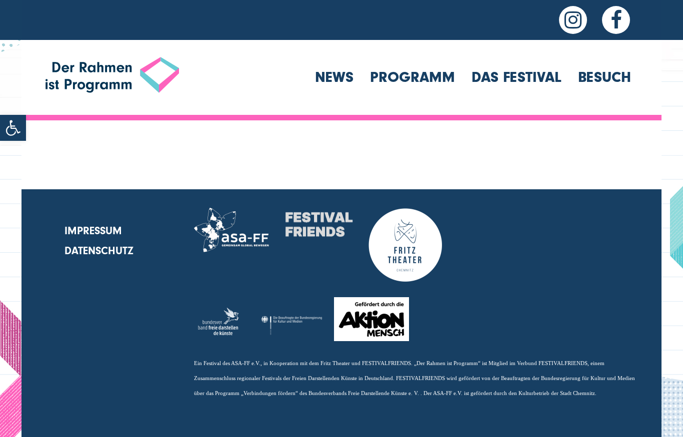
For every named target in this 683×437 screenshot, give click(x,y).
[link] (13, 128)
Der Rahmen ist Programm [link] (112, 114)
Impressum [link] (93, 231)
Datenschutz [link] (99, 251)
